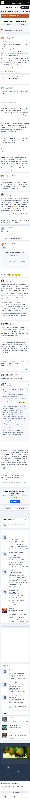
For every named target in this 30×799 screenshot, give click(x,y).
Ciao (10, 538)
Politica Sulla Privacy (8, 774)
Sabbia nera (12, 592)
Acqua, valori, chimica (14, 590)
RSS (15, 776)
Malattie (11, 570)
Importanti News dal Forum (11, 15)
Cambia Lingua (10, 772)
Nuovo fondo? (13, 556)
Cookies (24, 774)
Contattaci (17, 774)
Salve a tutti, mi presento (16, 610)
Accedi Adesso (15, 501)
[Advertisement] (15, 645)
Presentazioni (12, 535)
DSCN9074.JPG (13, 726)
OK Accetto (16, 792)
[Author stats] (28, 38)
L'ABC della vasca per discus (16, 30)
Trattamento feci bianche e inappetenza (16, 573)
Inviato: (20, 678)
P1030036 (11, 734)
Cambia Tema (19, 772)
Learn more (3, 2)
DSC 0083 (11, 717)
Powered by (19, 779)
